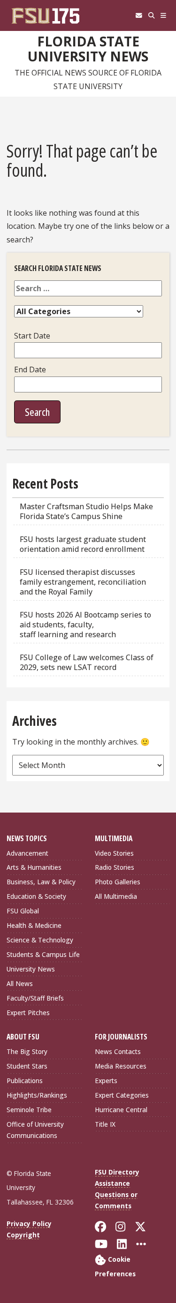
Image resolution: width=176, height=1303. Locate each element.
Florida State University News (88, 49)
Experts (106, 1080)
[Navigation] (163, 15)
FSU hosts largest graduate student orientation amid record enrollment (83, 544)
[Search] (151, 15)
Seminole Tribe (29, 1109)
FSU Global (23, 910)
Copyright (23, 1234)
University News (31, 968)
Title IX (105, 1124)
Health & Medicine (34, 925)
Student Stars (27, 1066)
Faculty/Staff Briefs (35, 998)
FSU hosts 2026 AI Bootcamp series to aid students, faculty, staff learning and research (85, 625)
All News (20, 983)
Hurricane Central (121, 1109)
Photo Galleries (117, 881)
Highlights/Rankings (37, 1095)
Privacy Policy (29, 1223)
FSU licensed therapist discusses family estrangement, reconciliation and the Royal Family (83, 582)
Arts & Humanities (34, 867)
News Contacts (118, 1051)
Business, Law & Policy (41, 881)
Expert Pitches (28, 1012)
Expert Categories (122, 1095)
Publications (25, 1080)
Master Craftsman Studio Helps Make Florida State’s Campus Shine (86, 511)
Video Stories (114, 853)
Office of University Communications (35, 1130)
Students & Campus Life (43, 954)
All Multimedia (116, 896)
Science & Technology (40, 939)
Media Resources (120, 1066)
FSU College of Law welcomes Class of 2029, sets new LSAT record (86, 662)
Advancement (27, 853)
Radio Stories (114, 867)
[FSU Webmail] (138, 15)
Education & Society (36, 896)
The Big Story (27, 1051)
